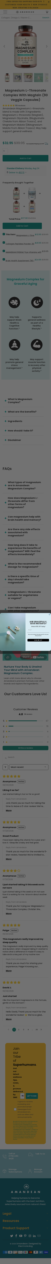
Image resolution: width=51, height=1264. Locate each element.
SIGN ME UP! (38, 640)
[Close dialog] (49, 614)
